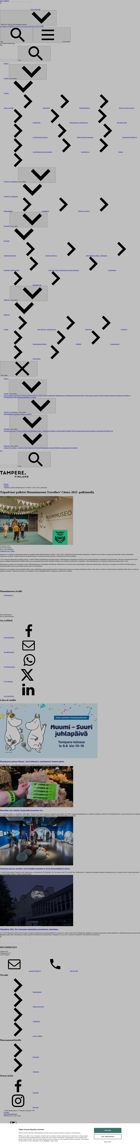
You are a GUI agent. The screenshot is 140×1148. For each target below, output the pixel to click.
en (3, 26)
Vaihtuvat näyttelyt (84, 211)
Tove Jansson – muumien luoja (46, 329)
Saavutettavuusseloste (10, 1114)
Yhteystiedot (37, 359)
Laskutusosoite (65, 448)
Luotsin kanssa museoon (40, 137)
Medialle (79, 344)
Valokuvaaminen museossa (85, 137)
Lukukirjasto (37, 122)
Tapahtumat (45, 211)
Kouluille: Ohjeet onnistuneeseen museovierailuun (64, 270)
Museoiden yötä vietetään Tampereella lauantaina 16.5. (21, 810)
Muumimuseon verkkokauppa (79, 122)
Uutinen (6, 486)
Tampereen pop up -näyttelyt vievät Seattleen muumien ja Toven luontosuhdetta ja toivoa (35, 869)
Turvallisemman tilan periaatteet (42, 152)
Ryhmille (7, 226)
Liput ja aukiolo (9, 108)
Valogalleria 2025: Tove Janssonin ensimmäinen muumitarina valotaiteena (29, 929)
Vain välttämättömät (107, 1136)
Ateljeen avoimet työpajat (40, 395)
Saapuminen (46, 108)
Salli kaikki (107, 1130)
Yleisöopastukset (84, 108)
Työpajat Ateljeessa (51, 255)
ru (23, 26)
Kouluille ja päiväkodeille (12, 270)
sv (30, 26)
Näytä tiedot (107, 1142)
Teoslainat (37, 448)
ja (10, 26)
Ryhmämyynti (37, 285)
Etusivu (6, 63)
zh (39, 26)
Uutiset (6, 329)
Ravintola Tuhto (79, 395)
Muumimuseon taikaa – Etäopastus (96, 255)
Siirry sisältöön (4, 1)
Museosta (7, 300)
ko (16, 26)
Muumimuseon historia (40, 344)
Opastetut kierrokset (10, 255)
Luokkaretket (100, 431)
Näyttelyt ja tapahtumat (11, 181)
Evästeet (6, 1112)
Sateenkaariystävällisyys (123, 395)
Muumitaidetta (8, 211)
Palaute (34, 397)
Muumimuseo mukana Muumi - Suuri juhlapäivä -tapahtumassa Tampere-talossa (32, 761)
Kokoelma (88, 329)
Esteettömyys (85, 152)
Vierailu (6, 78)
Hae (2, 41)
